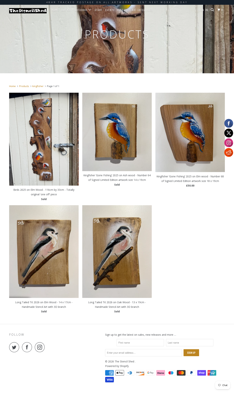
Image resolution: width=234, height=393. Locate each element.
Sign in (203, 10)
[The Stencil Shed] (28, 10)
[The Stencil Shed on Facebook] (28, 347)
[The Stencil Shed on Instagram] (41, 347)
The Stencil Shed (125, 361)
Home (55, 10)
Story (98, 10)
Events (110, 10)
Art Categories (142, 10)
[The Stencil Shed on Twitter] (15, 347)
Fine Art (123, 10)
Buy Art (66, 10)
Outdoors (81, 10)
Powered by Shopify (117, 366)
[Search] (212, 9)
